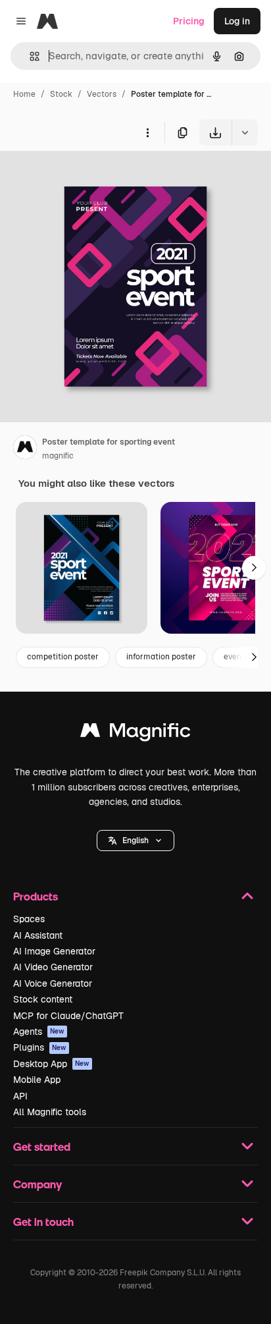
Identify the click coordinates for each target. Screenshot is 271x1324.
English (135, 840)
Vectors (101, 94)
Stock (61, 94)
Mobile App (37, 1080)
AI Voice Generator (52, 983)
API (20, 1096)
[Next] (254, 568)
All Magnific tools (49, 1112)
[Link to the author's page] (25, 449)
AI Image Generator (54, 951)
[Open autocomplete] (29, 56)
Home (24, 94)
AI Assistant (37, 935)
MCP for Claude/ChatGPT (68, 1016)
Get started (41, 1146)
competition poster (63, 656)
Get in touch (43, 1221)
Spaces (29, 919)
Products (35, 896)
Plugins (39, 1047)
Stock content (42, 999)
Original (84, 176)
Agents (38, 1031)
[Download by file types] (245, 132)
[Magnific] (135, 733)
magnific (58, 456)
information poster (161, 656)
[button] (135, 840)
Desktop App (51, 1064)
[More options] (147, 132)
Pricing (189, 21)
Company (37, 1184)
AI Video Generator (53, 967)
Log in (237, 21)
